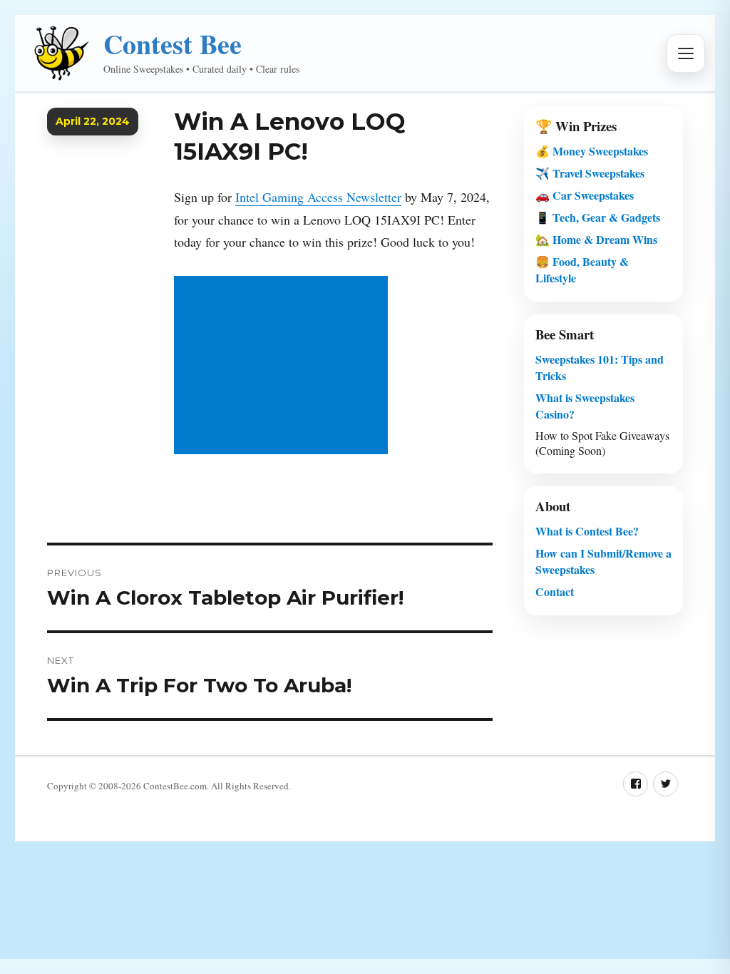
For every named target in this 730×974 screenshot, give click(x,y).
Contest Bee (172, 43)
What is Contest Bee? (587, 531)
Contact (554, 591)
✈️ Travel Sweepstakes (589, 173)
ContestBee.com (175, 785)
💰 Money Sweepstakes (591, 151)
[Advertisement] (284, 366)
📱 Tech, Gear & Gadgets (597, 217)
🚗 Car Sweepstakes (584, 195)
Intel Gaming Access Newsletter (318, 196)
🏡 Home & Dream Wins (596, 239)
